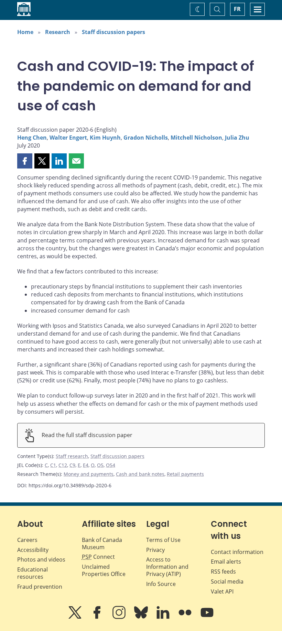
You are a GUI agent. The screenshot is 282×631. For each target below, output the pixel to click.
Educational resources (32, 573)
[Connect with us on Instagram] (120, 617)
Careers (27, 540)
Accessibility (32, 550)
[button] (24, 160)
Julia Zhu (237, 137)
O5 (100, 465)
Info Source (161, 584)
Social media (227, 581)
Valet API (222, 591)
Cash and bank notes (140, 474)
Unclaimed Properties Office (104, 570)
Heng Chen (32, 137)
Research (57, 32)
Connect (98, 557)
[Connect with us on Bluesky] (142, 617)
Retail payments (185, 474)
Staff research (72, 456)
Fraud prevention (39, 586)
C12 (62, 465)
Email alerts (226, 561)
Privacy (155, 550)
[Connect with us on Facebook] (98, 617)
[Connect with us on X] (76, 617)
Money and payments (88, 474)
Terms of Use (163, 540)
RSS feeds (223, 571)
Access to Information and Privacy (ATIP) (167, 567)
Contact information (237, 552)
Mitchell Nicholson (196, 137)
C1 (53, 465)
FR (237, 9)
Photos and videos (41, 559)
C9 (72, 465)
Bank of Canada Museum (102, 543)
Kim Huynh (105, 137)
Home (25, 32)
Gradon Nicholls (145, 137)
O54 (110, 465)
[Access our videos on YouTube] (207, 617)
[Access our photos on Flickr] (186, 617)
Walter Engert (68, 137)
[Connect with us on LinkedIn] (164, 617)
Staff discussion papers (113, 32)
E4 (85, 465)
